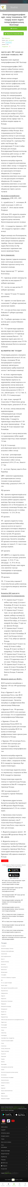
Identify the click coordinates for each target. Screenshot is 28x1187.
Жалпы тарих (4, 985)
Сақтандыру (4, 1035)
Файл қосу (5, 1162)
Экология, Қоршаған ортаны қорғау (9, 1072)
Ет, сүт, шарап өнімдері (6, 982)
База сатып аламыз (6, 1142)
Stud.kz (14, 7)
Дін (2, 980)
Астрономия (4, 953)
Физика (3, 1061)
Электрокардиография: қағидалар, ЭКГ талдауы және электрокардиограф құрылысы (12, 902)
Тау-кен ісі (3, 1053)
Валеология (4, 969)
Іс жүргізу (3, 946)
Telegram (4, 1165)
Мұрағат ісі (3, 1014)
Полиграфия (4, 1025)
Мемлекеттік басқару (6, 1006)
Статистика (3, 1046)
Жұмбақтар (4, 1156)
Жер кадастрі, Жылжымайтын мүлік (9, 988)
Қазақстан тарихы (5, 1082)
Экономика (3, 1075)
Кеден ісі (3, 996)
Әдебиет (3, 1093)
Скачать (14, 28)
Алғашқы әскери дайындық (7, 951)
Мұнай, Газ (3, 1011)
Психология (4, 1027)
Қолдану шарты (5, 1136)
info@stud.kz (7, 1173)
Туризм (3, 1059)
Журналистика (4, 990)
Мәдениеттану (4, 1017)
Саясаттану (3, 1032)
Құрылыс (3, 1088)
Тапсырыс (4, 1)
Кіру (25, 1)
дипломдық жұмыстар (12, 1108)
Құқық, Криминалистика (6, 1090)
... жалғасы (5, 860)
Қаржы (2, 1085)
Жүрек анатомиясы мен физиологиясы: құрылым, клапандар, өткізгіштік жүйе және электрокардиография (14, 937)
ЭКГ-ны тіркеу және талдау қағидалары (12, 921)
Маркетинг (3, 998)
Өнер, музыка (4, 1096)
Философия (3, 1064)
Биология (3, 964)
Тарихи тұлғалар (5, 1051)
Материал (11, 40)
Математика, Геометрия (6, 1001)
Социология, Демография (7, 1040)
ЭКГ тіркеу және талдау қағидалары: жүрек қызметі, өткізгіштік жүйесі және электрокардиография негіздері (13, 882)
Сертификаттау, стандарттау (7, 1038)
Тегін (2, 1145)
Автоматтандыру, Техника (7, 948)
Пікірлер (3, 1159)
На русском (4, 1168)
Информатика (4, 993)
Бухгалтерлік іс (4, 967)
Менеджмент (4, 1009)
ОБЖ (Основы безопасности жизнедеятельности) (12, 1019)
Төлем (2, 1139)
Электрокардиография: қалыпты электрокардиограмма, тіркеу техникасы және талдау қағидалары (13, 909)
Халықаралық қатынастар (7, 1067)
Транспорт (3, 1056)
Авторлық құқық (5, 1133)
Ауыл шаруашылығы (6, 956)
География (3, 974)
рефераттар (17, 1107)
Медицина (7, 38)
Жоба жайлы (4, 1127)
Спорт (2, 1043)
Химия (2, 1069)
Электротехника (5, 1080)
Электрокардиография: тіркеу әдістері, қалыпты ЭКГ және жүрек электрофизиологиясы (12, 889)
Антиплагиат (8, 42)
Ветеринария (4, 972)
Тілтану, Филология (5, 1048)
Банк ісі (2, 959)
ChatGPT (3, 1130)
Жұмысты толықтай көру (14, 34)
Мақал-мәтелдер (5, 1150)
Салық (2, 1030)
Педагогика (3, 1022)
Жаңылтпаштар (5, 1153)
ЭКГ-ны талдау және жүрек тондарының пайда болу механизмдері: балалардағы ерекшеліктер (13, 916)
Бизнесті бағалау (5, 961)
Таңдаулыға (5, 46)
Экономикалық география (7, 1077)
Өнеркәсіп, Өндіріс (5, 1098)
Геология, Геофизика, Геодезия (8, 977)
